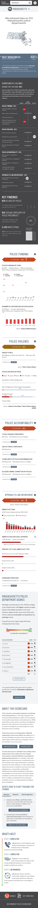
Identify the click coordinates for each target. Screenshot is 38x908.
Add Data (14, 362)
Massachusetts (17, 8)
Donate (13, 896)
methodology (9, 746)
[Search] (29, 3)
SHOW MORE (19, 679)
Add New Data (19, 697)
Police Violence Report (29, 367)
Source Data (26, 746)
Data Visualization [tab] (27, 794)
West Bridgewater (11, 57)
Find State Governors (19, 810)
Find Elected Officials (17, 825)
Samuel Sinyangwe (16, 742)
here (31, 735)
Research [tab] (15, 794)
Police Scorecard (5, 3)
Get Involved (28, 896)
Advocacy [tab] (6, 794)
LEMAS (34, 408)
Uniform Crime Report (14, 406)
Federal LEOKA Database (28, 328)
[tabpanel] (19, 812)
